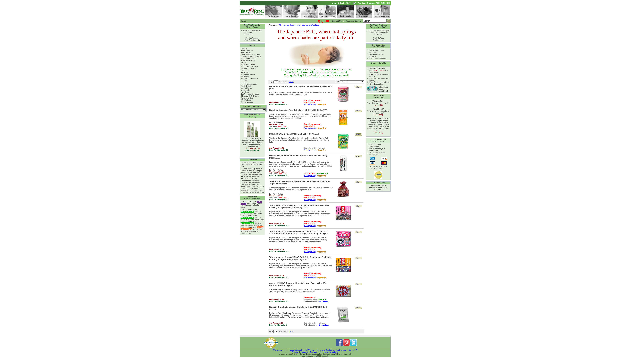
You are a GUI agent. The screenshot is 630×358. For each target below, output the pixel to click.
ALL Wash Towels (248, 74)
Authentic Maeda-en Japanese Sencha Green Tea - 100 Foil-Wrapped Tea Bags (252, 190)
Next (291, 82)
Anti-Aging (245, 76)
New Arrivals (246, 53)
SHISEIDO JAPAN (248, 64)
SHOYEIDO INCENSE (249, 66)
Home (243, 21)
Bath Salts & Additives (249, 78)
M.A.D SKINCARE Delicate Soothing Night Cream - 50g (251, 223)
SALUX (243, 62)
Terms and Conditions (325, 350)
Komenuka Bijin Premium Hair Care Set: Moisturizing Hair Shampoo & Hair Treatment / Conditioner (251, 177)
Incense (244, 82)
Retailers (304, 352)
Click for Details (252, 27)
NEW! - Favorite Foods (250, 94)
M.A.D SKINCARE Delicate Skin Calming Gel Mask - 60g (252, 217)
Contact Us (337, 21)
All (280, 25)
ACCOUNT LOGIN (383, 3)
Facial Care (245, 70)
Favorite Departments (291, 25)
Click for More (378, 98)
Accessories (246, 90)
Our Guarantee (279, 350)
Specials (244, 49)
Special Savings (247, 102)
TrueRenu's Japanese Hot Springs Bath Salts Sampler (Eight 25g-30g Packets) (252, 170)
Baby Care (245, 92)
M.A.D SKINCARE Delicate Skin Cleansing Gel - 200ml (251, 212)
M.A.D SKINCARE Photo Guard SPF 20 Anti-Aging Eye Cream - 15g (252, 230)
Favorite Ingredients (248, 68)
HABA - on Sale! (247, 51)
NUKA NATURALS (248, 60)
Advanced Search (353, 21)
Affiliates (295, 352)
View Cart (361, 3)
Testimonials (341, 350)
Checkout (370, 3)
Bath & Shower (246, 88)
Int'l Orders (309, 350)
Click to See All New (252, 199)
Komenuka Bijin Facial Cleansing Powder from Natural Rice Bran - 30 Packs (252, 184)
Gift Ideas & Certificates (250, 96)
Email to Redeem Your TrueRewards (252, 39)
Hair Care (244, 72)
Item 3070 (322, 299)
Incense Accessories (249, 84)
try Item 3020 (322, 174)
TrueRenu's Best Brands (250, 55)
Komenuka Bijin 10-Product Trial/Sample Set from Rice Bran (252, 165)
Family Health (246, 86)
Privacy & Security (295, 350)
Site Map (313, 352)
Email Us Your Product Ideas (378, 39)
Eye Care (244, 80)
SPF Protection (246, 100)
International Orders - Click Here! (383, 89)
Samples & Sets (247, 98)
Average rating (310, 104)
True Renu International (329, 352)
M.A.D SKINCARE (248, 58)
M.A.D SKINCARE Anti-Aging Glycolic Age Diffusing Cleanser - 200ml (251, 205)
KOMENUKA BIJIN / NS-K (251, 57)
